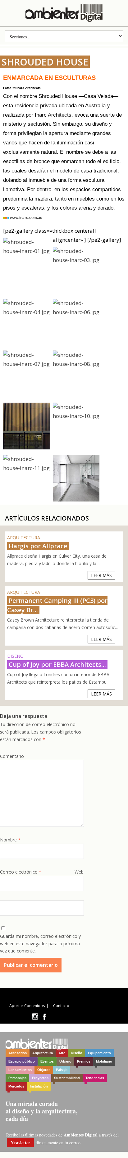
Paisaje (61, 1070)
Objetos (43, 1070)
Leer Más (101, 575)
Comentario (12, 756)
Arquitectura (42, 1053)
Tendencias (94, 1078)
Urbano (65, 1061)
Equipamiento (99, 1053)
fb (44, 1016)
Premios (83, 1061)
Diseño (76, 1053)
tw (35, 1016)
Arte (61, 1053)
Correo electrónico (20, 872)
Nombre (10, 840)
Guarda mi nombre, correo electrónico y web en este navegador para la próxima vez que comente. (40, 943)
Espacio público (21, 1061)
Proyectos (40, 1078)
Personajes (17, 1078)
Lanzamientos (20, 1070)
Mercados (16, 1086)
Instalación (39, 1086)
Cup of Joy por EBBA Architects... (57, 664)
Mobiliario (104, 1061)
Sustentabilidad (67, 1078)
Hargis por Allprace (38, 546)
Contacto (61, 1005)
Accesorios (17, 1053)
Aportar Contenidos (27, 1005)
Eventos (47, 1061)
